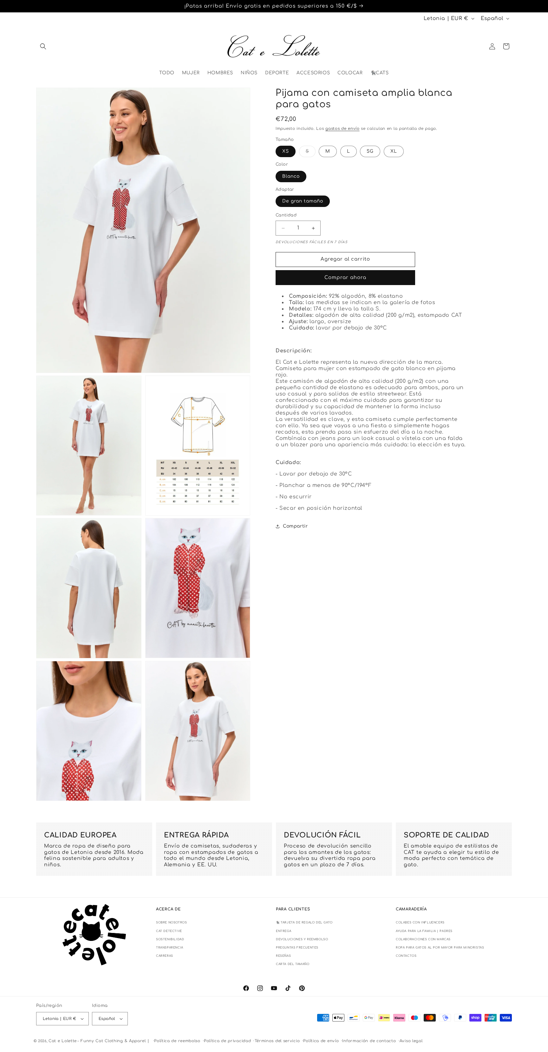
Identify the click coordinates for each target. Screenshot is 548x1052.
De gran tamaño (302, 201)
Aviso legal (411, 1041)
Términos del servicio (277, 1041)
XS (285, 151)
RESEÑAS (283, 955)
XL (393, 151)
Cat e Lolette (63, 1041)
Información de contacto (369, 1041)
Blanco (291, 176)
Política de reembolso (177, 1041)
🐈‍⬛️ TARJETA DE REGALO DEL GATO (304, 922)
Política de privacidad (227, 1041)
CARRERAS (164, 955)
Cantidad (286, 215)
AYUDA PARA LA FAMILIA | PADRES (424, 931)
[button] (43, 46)
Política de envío (321, 1041)
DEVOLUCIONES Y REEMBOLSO (302, 939)
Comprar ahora (345, 277)
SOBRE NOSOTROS (171, 922)
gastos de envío (342, 129)
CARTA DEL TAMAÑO (293, 964)
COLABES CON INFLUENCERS (420, 922)
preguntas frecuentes (297, 947)
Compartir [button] (295, 526)
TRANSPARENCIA (169, 947)
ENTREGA (283, 931)
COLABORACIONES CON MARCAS (423, 939)
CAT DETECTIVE (169, 931)
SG (370, 151)
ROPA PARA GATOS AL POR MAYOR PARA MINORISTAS (440, 947)
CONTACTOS (406, 955)
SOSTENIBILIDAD (170, 939)
